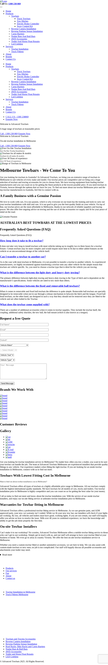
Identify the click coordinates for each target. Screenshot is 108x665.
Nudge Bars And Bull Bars (23, 36)
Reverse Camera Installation (23, 29)
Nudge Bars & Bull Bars (17, 649)
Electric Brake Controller (28, 23)
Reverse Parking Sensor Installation (27, 31)
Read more (7, 555)
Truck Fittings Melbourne (17, 594)
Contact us (10, 578)
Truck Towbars (23, 18)
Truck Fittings (17, 51)
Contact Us (11, 59)
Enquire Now (12, 119)
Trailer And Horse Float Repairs (25, 41)
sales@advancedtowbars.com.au (15, 625)
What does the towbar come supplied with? (25, 304)
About (8, 54)
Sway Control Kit (25, 26)
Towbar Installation (19, 49)
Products (9, 13)
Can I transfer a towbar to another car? (23, 256)
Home (8, 11)
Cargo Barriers (17, 34)
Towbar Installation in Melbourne (20, 592)
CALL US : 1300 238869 (17, 117)
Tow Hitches (22, 21)
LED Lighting (12, 656)
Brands (9, 56)
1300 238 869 (14, 4)
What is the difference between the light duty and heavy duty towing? (40, 272)
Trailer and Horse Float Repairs (19, 654)
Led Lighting (17, 44)
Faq (7, 573)
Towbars (15, 16)
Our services (11, 571)
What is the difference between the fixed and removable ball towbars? (40, 285)
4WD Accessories (19, 39)
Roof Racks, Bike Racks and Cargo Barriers (25, 646)
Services (9, 46)
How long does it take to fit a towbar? (21, 240)
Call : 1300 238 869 (9, 133)
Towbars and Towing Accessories (21, 639)
